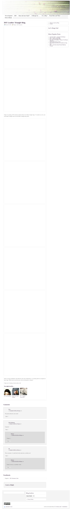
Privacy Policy (30, 499)
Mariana (12, 433)
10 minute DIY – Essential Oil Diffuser (57, 36)
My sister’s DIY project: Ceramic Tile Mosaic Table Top (59, 40)
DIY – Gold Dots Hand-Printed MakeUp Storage (58, 45)
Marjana (14, 24)
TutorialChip (58, 506)
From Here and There (54, 15)
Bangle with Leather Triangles (15, 397)
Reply (7, 416)
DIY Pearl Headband (7, 396)
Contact (51, 23)
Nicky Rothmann (12, 422)
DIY (15, 15)
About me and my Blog (54, 22)
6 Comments (20, 24)
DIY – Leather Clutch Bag (55, 37)
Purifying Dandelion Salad (55, 41)
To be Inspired (8, 15)
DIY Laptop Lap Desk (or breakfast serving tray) (58, 43)
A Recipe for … (36, 15)
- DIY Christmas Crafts (13, 478)
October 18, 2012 (8, 24)
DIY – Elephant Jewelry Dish (22, 397)
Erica (9, 409)
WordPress (64, 506)
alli (9, 448)
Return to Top (9, 506)
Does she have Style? (24, 15)
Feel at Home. (8, 17)
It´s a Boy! (44, 15)
